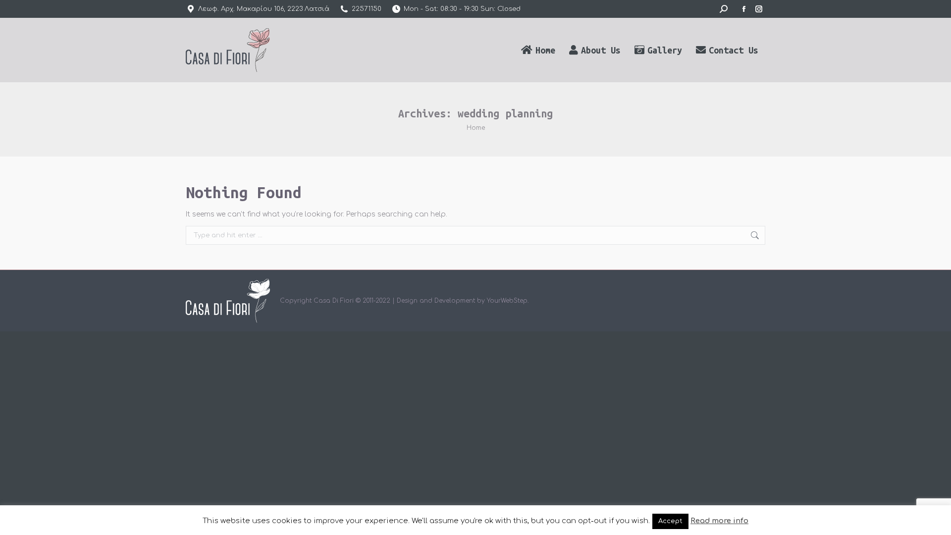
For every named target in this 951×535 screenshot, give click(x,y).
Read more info (719, 521)
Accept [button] (670, 521)
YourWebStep (507, 300)
